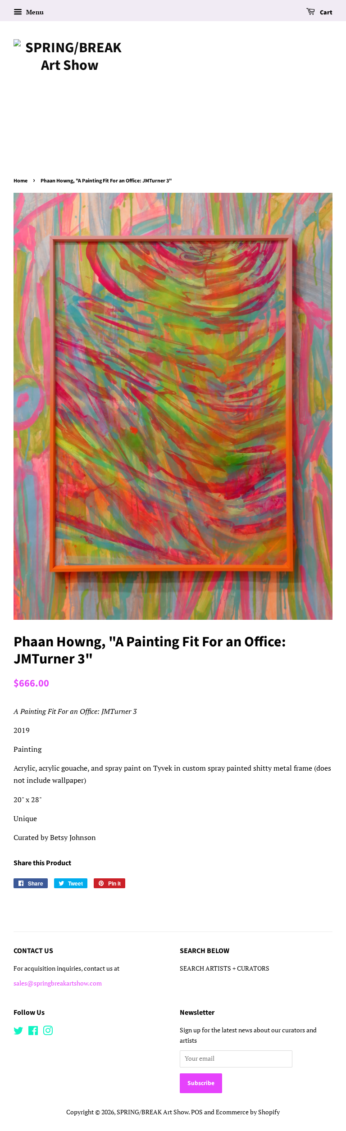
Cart (325, 12)
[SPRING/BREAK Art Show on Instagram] (48, 1032)
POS (197, 1112)
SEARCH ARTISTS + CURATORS (224, 968)
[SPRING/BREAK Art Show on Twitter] (18, 1032)
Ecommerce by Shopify (248, 1112)
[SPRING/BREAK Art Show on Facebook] (33, 1032)
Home (20, 181)
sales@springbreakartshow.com (58, 983)
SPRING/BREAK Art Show (152, 1112)
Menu (34, 12)
